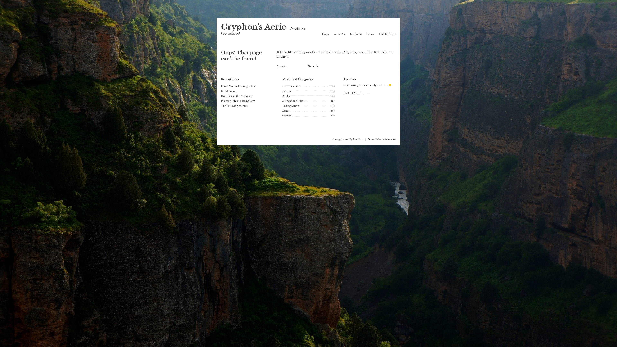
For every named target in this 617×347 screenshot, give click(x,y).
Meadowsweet (229, 91)
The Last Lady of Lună (234, 105)
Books (286, 96)
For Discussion (291, 86)
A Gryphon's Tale (292, 100)
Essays (370, 34)
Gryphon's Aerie (253, 27)
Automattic (390, 139)
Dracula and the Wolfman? (237, 96)
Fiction (286, 91)
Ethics (286, 110)
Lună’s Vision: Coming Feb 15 (238, 86)
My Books (356, 34)
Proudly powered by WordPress (347, 139)
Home (326, 34)
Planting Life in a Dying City (238, 100)
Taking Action (290, 105)
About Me (340, 34)
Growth (286, 115)
